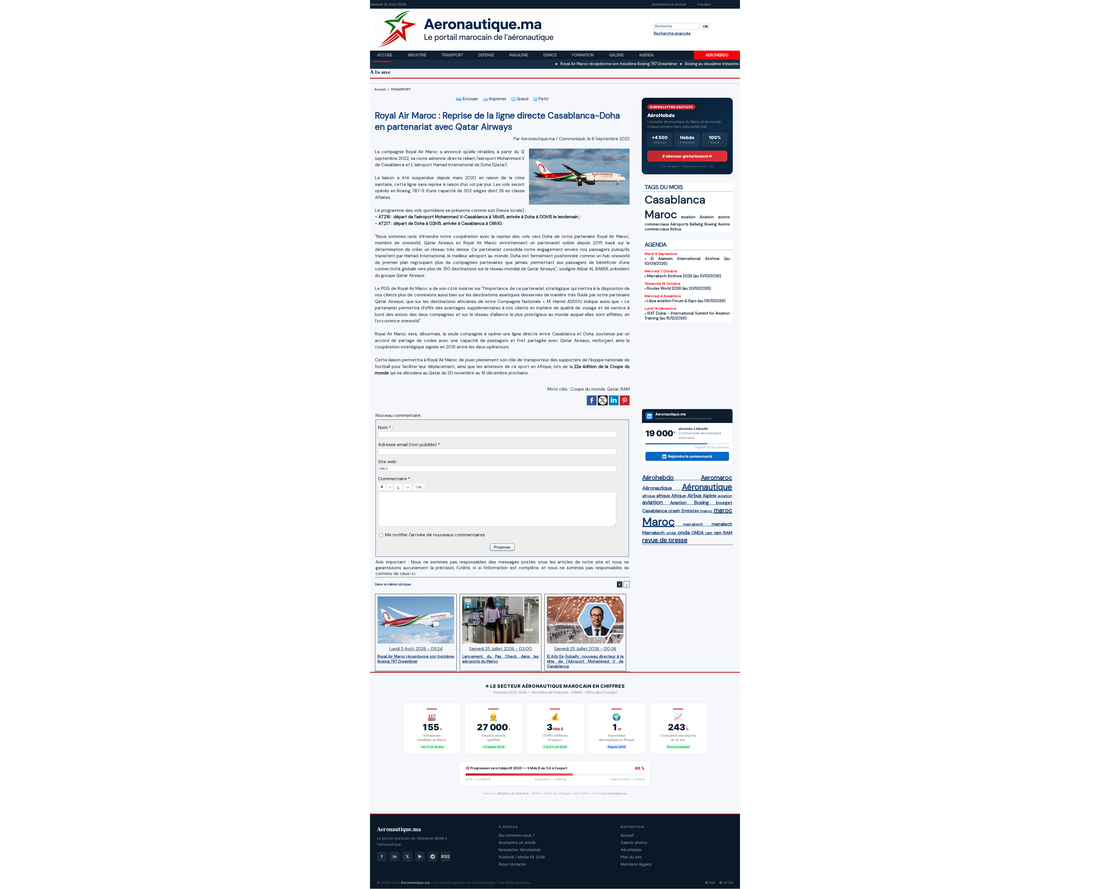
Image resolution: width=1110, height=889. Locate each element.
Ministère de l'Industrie (513, 793)
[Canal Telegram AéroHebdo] (433, 857)
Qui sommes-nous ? (517, 835)
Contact (704, 4)
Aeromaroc (716, 478)
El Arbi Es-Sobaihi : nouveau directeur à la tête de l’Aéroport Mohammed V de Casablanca (585, 661)
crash (674, 511)
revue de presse (664, 540)
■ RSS (710, 883)
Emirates (690, 511)
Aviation (707, 217)
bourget (724, 503)
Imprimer (497, 99)
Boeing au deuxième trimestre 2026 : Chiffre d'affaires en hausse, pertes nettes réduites (717, 63)
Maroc (661, 214)
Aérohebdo (658, 478)
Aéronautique (657, 488)
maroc (706, 511)
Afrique (678, 496)
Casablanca (675, 199)
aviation (688, 217)
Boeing (710, 224)
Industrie (417, 55)
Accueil (385, 55)
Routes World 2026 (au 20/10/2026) (679, 288)
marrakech (693, 524)
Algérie (710, 496)
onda (671, 533)
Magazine (519, 55)
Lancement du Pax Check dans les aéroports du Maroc (500, 659)
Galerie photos (634, 842)
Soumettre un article (669, 4)
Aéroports (679, 224)
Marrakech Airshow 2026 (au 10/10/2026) (684, 275)
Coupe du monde (588, 389)
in (395, 856)
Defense (486, 55)
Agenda (646, 55)
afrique (648, 496)
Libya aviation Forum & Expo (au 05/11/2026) (686, 300)
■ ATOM (726, 883)
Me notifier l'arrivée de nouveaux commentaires (435, 535)
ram (708, 533)
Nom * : (385, 427)
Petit (543, 99)
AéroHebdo (631, 849)
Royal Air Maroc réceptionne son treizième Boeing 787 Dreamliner (572, 63)
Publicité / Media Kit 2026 (522, 857)
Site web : (388, 462)
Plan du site (631, 857)
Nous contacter (513, 864)
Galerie (617, 55)
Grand (521, 99)
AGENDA (656, 244)
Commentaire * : (395, 479)
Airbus (675, 229)
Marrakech (653, 533)
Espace (550, 55)
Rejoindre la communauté (690, 456)
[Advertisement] (687, 365)
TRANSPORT (401, 89)
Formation (583, 55)
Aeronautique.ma (615, 793)
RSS (445, 856)
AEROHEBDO (717, 55)
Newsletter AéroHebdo (520, 849)
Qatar (613, 389)
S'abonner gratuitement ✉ (687, 156)
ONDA (697, 533)
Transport (453, 55)
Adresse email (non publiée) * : (410, 444)
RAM (625, 389)
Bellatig (696, 224)
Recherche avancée (672, 33)
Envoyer (470, 99)
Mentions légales (636, 864)
